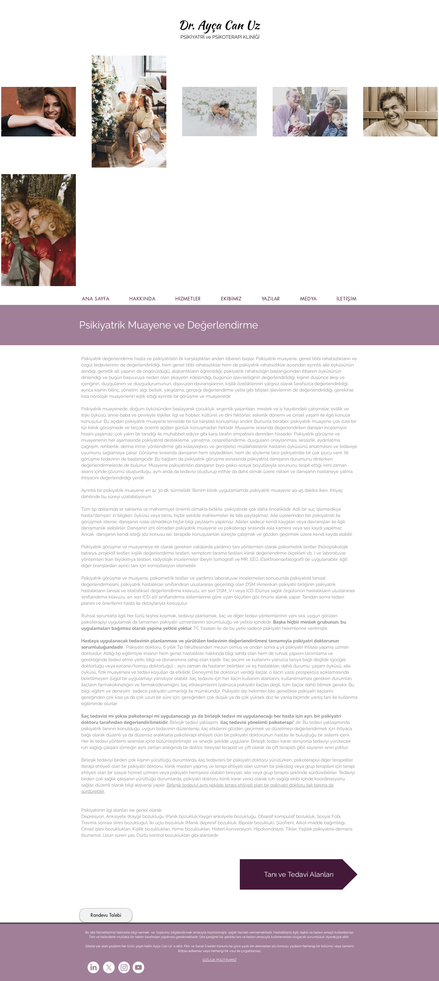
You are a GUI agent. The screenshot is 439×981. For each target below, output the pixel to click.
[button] (298, 874)
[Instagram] (124, 967)
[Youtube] (138, 967)
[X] (109, 967)
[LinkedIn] (93, 967)
